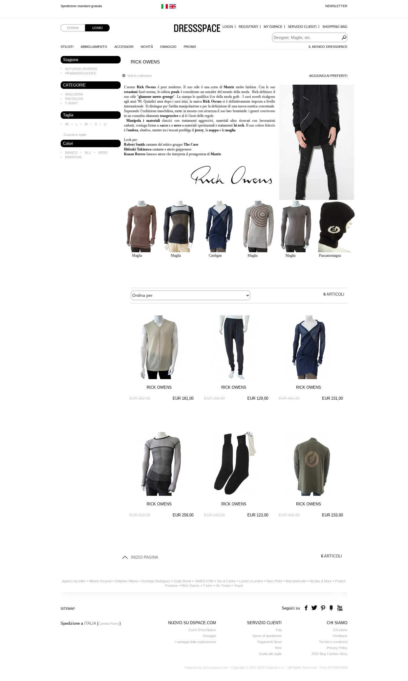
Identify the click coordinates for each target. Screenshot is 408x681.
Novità (147, 46)
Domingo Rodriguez (156, 581)
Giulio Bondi (182, 581)
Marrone (73, 157)
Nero (103, 152)
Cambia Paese (108, 623)
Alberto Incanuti (100, 581)
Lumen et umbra (251, 581)
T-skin (207, 585)
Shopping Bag (334, 26)
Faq (279, 630)
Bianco (71, 152)
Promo (190, 46)
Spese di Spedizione (267, 636)
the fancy (331, 608)
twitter (315, 608)
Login (228, 26)
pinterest (323, 608)
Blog (323, 654)
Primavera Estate (80, 73)
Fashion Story (337, 654)
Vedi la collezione (139, 75)
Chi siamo (340, 630)
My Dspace (273, 26)
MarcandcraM (296, 581)
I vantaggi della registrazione (195, 642)
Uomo (97, 28)
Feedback (340, 636)
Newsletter (336, 6)
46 (67, 124)
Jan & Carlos (226, 581)
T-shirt (71, 103)
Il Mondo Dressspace (328, 46)
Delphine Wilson (126, 581)
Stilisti (67, 46)
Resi (278, 648)
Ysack (238, 585)
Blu (88, 152)
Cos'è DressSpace (202, 630)
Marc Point (274, 581)
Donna (73, 28)
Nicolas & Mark (320, 581)
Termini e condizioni (333, 642)
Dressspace (197, 28)
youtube (339, 608)
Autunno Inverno (81, 69)
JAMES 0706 (203, 581)
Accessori (124, 46)
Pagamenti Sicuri (269, 642)
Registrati (248, 26)
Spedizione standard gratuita (81, 6)
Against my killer (73, 581)
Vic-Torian (223, 585)
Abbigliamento (94, 46)
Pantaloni (74, 99)
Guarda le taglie (75, 134)
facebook (307, 608)
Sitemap (68, 608)
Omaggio (168, 46)
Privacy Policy (337, 648)
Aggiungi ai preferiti (328, 75)
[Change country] (164, 8)
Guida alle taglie (270, 654)
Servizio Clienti (302, 26)
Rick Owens (191, 585)
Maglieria (74, 94)
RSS (315, 654)
